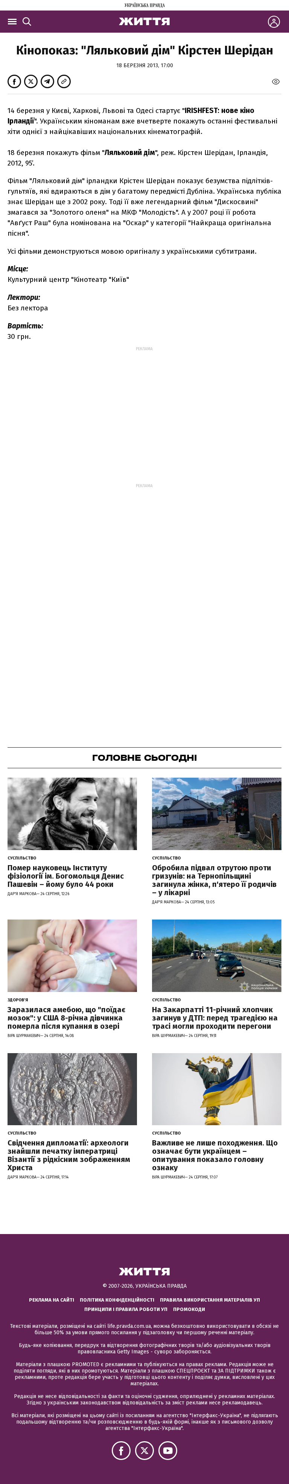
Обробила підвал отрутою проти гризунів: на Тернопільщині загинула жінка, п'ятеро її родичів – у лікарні (214, 880)
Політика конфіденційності (117, 1300)
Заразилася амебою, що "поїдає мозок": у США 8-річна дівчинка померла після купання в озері (66, 1018)
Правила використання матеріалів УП (210, 1300)
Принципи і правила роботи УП (125, 1309)
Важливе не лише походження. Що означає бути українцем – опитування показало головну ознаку (215, 1155)
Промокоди (189, 1309)
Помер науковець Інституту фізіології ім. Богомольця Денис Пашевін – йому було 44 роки (66, 876)
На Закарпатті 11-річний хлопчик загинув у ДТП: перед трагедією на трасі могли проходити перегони (215, 1018)
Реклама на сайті (51, 1300)
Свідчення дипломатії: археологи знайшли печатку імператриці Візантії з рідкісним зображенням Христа (69, 1155)
